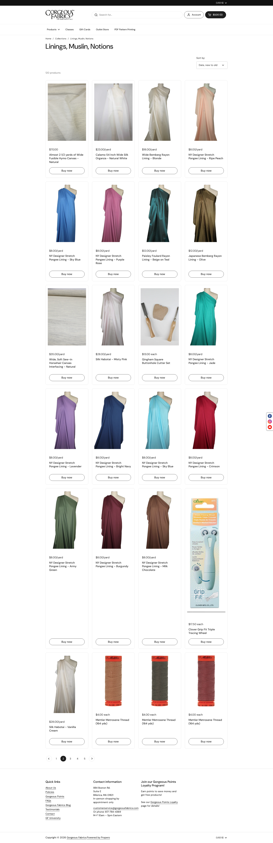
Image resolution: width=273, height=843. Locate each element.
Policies (50, 792)
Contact (50, 813)
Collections (60, 38)
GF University (53, 818)
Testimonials (53, 809)
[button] (215, 14)
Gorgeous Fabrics (76, 837)
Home (48, 38)
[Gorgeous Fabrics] (60, 15)
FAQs (48, 800)
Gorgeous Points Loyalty (164, 802)
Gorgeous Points (55, 796)
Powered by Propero (98, 837)
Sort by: (200, 58)
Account (196, 14)
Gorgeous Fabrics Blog (58, 805)
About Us (51, 787)
